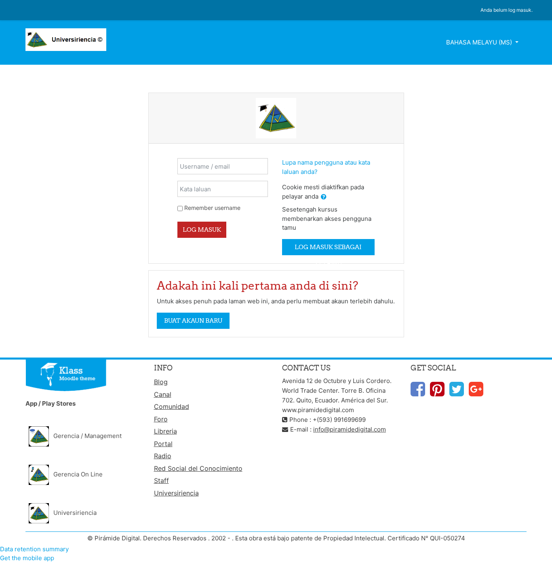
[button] (323, 197)
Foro (161, 419)
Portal (163, 444)
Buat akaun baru (193, 320)
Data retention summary (34, 549)
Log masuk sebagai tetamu (328, 249)
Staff (161, 480)
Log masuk (202, 229)
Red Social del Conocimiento (198, 468)
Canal (162, 394)
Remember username (212, 207)
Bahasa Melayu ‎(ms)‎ (480, 42)
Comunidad (171, 406)
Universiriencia (176, 493)
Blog (161, 382)
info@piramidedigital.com (349, 429)
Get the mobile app (27, 558)
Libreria (165, 431)
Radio (162, 456)
